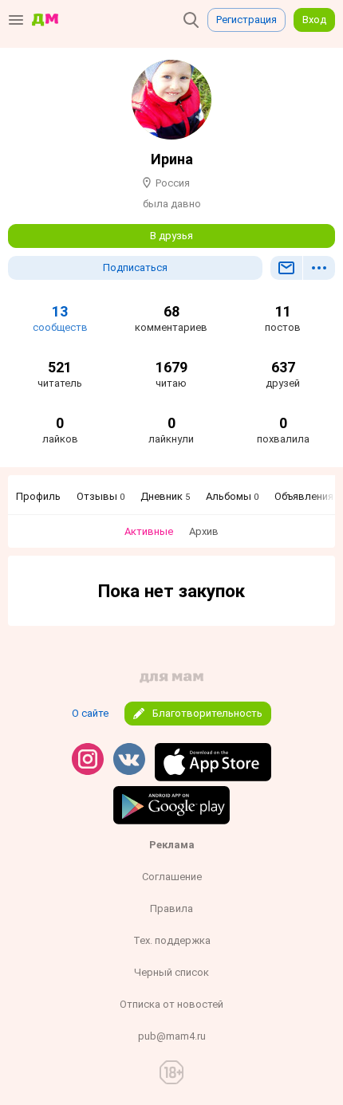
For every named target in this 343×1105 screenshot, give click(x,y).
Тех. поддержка (172, 940)
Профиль (38, 496)
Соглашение (172, 877)
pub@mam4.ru (172, 1036)
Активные (148, 531)
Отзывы (100, 496)
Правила (171, 908)
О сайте (90, 713)
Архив (204, 531)
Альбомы (232, 496)
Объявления (307, 496)
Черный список (171, 972)
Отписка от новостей (171, 1004)
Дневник (165, 496)
